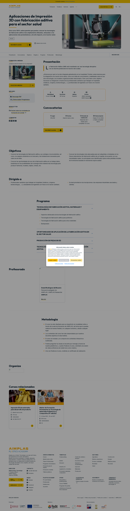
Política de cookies (59, 263)
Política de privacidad (69, 263)
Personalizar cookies (76, 260)
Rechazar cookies (64, 260)
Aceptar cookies (53, 260)
